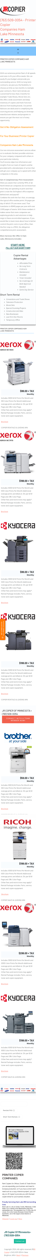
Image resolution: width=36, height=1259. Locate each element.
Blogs (20, 1219)
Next (18, 1255)
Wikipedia (5, 1219)
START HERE (18, 244)
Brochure (4, 422)
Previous (25, 1255)
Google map (13, 1219)
